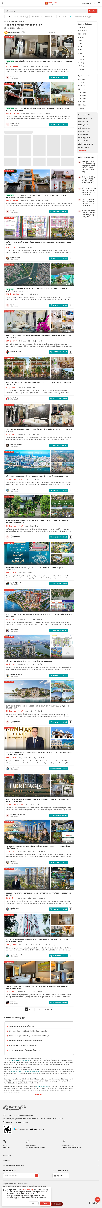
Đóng (33, 1203)
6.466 (47, 1009)
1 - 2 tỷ (80, 40)
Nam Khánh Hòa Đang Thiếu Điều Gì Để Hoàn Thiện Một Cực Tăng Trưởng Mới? (89, 214)
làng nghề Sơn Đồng (42, 1086)
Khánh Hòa (84, 131)
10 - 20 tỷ (81, 56)
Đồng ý (45, 1203)
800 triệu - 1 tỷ (82, 37)
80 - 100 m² (81, 89)
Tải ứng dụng (86, 3)
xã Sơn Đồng (35, 1072)
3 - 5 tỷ (80, 47)
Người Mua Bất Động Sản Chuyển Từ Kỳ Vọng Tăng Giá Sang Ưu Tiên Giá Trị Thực (88, 180)
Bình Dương (84, 128)
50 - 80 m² (81, 86)
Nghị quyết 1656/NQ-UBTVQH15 (21, 1072)
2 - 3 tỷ (80, 43)
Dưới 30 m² (81, 79)
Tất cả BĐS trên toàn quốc (16, 21)
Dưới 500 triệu (82, 31)
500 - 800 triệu (82, 34)
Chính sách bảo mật (27, 1190)
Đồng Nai (83, 134)
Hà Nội (83, 122)
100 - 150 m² (82, 92)
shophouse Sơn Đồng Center (20, 1060)
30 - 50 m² (81, 83)
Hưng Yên (83, 147)
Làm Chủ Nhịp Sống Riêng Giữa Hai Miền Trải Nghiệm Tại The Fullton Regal (88, 202)
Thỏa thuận (81, 28)
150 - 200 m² (82, 95)
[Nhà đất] (51, 3)
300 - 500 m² (82, 105)
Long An (83, 141)
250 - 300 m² (82, 102)
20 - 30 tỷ (81, 59)
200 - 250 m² (82, 99)
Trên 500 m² (82, 108)
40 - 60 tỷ (81, 66)
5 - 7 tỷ (80, 50)
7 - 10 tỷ (80, 53)
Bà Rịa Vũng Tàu (85, 144)
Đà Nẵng (83, 125)
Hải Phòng (84, 138)
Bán (5, 21)
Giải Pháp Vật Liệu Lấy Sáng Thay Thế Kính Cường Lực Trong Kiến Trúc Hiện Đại (89, 191)
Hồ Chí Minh (85, 118)
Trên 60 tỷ (81, 69)
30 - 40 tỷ (81, 63)
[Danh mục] (2, 3)
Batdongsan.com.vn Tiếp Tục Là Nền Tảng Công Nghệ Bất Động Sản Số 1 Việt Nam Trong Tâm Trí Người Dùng (88, 167)
